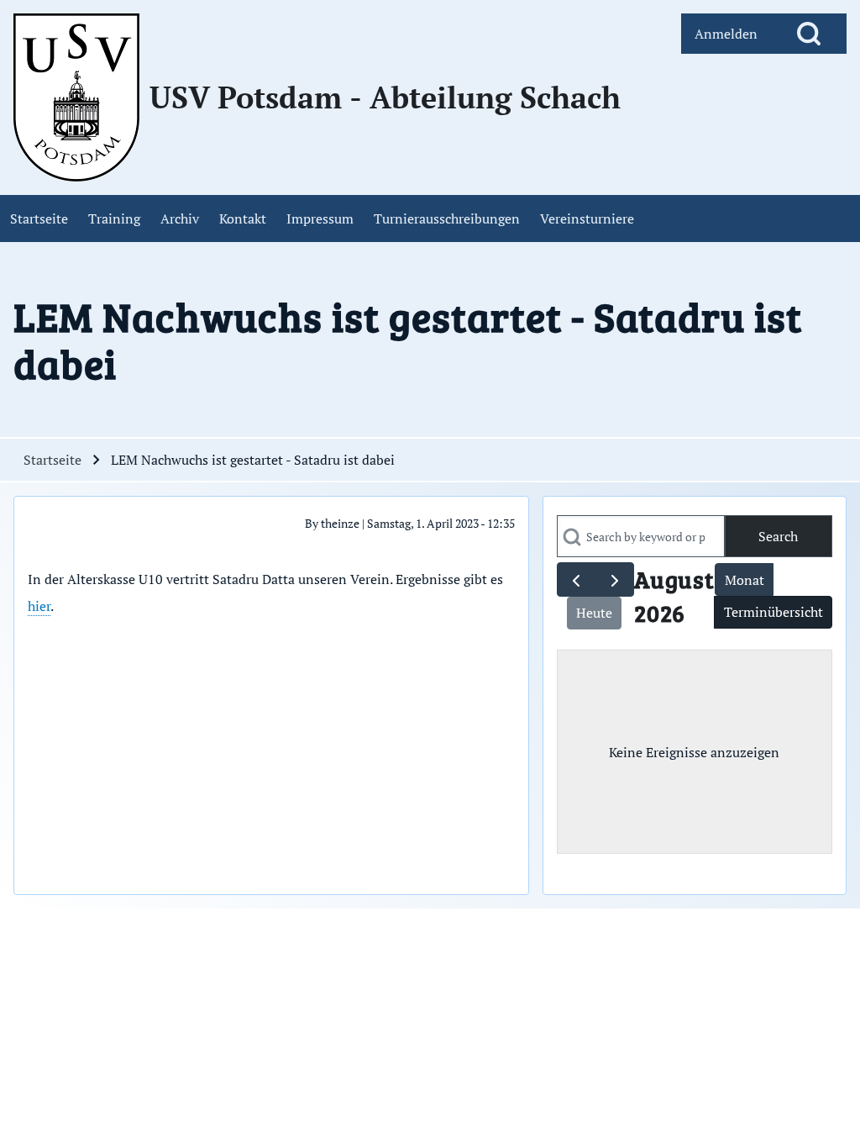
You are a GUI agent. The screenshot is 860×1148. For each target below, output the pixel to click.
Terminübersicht (773, 612)
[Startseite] (76, 97)
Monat (744, 580)
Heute (594, 612)
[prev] (576, 579)
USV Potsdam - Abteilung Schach (385, 97)
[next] (614, 579)
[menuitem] (726, 33)
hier (39, 606)
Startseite (52, 459)
